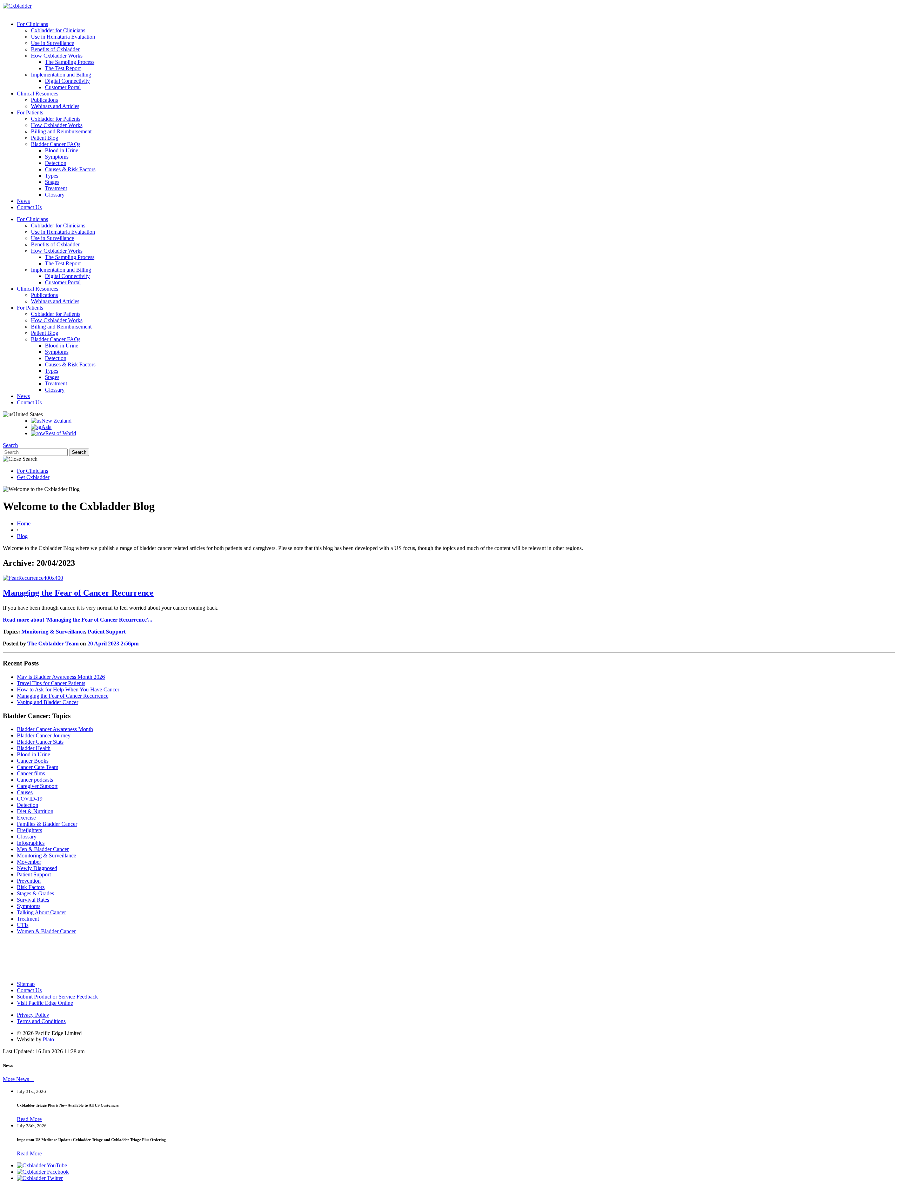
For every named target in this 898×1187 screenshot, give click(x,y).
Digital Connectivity (67, 81)
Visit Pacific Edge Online (45, 1003)
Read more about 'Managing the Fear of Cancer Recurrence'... (77, 620)
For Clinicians (32, 24)
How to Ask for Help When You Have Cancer (68, 689)
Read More (29, 1119)
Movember (29, 862)
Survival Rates (33, 900)
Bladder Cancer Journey (44, 735)
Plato (48, 1039)
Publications (44, 100)
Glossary (55, 195)
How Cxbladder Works (56, 56)
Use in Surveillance (52, 43)
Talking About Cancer (41, 912)
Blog (22, 536)
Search (10, 445)
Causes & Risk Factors (70, 169)
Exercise (26, 818)
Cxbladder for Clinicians (58, 30)
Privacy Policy (33, 1015)
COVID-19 (29, 799)
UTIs (22, 925)
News (23, 201)
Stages (52, 182)
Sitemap (26, 984)
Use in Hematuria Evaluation (63, 37)
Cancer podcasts (35, 780)
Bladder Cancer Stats (40, 742)
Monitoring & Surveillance (53, 632)
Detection (55, 163)
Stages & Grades (35, 893)
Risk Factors (31, 887)
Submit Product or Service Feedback (57, 997)
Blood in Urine (61, 150)
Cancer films (31, 773)
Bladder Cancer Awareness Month (55, 729)
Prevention (29, 881)
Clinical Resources (37, 94)
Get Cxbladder (33, 477)
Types (51, 176)
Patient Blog (44, 138)
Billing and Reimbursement (61, 131)
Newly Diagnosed (37, 868)
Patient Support (107, 632)
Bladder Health (34, 748)
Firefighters (29, 830)
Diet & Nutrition (35, 811)
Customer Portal (63, 87)
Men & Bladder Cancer (43, 849)
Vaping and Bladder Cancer (47, 702)
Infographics (31, 843)
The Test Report (63, 68)
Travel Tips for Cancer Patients (51, 683)
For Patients (30, 112)
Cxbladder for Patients (55, 119)
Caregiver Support (37, 786)
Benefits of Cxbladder (55, 49)
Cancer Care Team (37, 767)
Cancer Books (32, 761)
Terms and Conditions (41, 1021)
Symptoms (56, 157)
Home (24, 523)
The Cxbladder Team (53, 643)
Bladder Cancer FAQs (55, 144)
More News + (18, 1079)
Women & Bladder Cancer (46, 931)
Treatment (56, 188)
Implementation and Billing (61, 75)
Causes (25, 792)
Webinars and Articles (55, 106)
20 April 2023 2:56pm (113, 643)
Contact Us (29, 207)
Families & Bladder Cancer (47, 824)
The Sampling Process (69, 62)
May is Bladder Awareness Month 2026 (61, 677)
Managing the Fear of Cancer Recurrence (78, 592)
